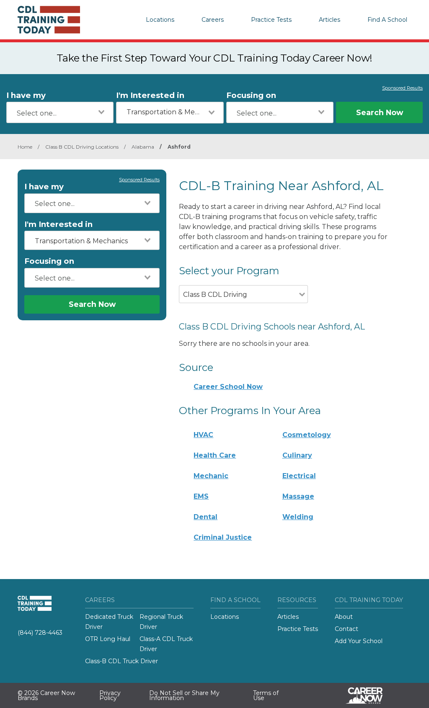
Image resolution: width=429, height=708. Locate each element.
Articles (329, 19)
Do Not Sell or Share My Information (184, 695)
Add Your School (358, 641)
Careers (213, 19)
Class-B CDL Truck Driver (121, 661)
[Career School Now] (370, 695)
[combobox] (60, 112)
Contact (346, 629)
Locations (160, 19)
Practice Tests (271, 19)
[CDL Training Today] (59, 19)
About (344, 616)
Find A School (387, 19)
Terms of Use (266, 695)
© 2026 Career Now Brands (46, 695)
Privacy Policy (110, 695)
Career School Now (228, 387)
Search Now (379, 112)
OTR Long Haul (107, 639)
